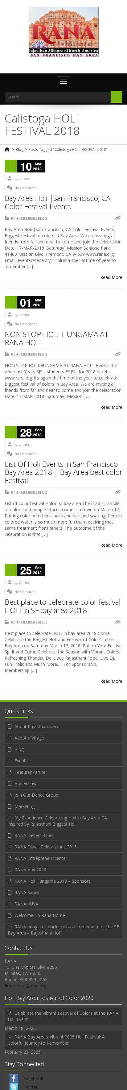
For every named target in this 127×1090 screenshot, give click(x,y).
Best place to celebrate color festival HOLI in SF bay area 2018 (63, 606)
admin (23, 178)
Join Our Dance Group (36, 795)
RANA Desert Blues (33, 835)
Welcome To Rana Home (39, 915)
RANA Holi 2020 (30, 869)
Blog (19, 149)
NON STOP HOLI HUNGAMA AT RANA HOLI (57, 338)
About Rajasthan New (36, 726)
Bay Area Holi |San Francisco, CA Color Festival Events (57, 202)
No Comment (25, 187)
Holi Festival (26, 783)
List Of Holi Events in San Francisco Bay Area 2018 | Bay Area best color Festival (63, 472)
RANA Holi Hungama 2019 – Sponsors (52, 881)
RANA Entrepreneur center (40, 858)
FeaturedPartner (30, 772)
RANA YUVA (26, 904)
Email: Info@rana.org (25, 985)
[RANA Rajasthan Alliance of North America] (64, 31)
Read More (111, 277)
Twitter (30, 1087)
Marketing (24, 806)
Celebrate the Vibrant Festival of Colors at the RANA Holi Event (63, 1016)
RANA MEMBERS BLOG (29, 218)
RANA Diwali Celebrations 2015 (45, 847)
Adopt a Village (29, 738)
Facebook (33, 1078)
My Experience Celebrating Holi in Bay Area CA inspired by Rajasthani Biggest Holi (57, 821)
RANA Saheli (26, 892)
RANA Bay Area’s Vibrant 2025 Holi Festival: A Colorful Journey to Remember (56, 1040)
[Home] (7, 149)
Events (21, 761)
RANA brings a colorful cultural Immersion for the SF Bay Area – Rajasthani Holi (63, 930)
